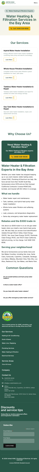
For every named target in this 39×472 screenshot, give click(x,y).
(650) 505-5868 (9, 397)
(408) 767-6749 (9, 391)
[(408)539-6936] (2, 378)
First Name (6, 438)
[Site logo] (8, 3)
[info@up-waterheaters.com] (2, 383)
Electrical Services (8, 355)
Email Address (8, 431)
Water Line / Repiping (9, 343)
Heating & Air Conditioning (10, 335)
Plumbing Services (8, 348)
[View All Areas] (12, 364)
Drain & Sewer (6, 339)
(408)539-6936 (9, 378)
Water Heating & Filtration (10, 352)
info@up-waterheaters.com (12, 383)
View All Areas (6, 364)
